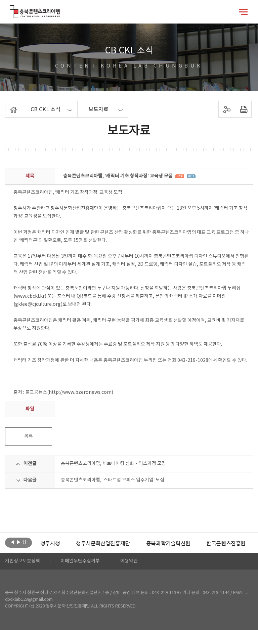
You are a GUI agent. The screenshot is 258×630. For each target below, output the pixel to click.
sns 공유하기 (226, 109)
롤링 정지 (24, 542)
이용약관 (129, 561)
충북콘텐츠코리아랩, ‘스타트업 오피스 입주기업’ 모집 (112, 480)
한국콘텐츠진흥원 (226, 544)
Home (6, 105)
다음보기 (18, 542)
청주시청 (50, 544)
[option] (50, 543)
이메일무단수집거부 (80, 561)
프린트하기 (243, 109)
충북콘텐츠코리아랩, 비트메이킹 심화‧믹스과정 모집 (113, 463)
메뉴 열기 (243, 11)
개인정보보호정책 (22, 561)
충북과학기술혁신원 (168, 544)
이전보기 (12, 542)
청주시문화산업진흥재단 (103, 544)
